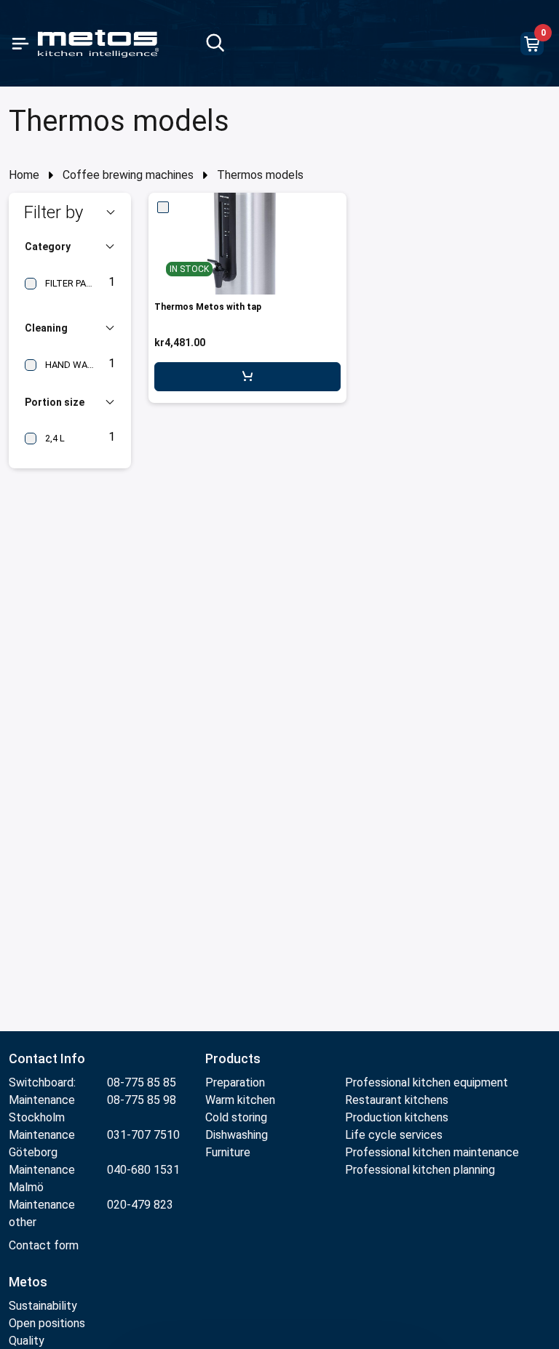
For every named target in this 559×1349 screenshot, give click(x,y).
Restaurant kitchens (396, 1100)
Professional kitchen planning (420, 1170)
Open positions (47, 1323)
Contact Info (47, 1058)
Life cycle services (394, 1135)
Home (24, 175)
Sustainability (43, 1306)
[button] (69, 212)
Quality (26, 1341)
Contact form (44, 1245)
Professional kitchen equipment (426, 1082)
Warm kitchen (241, 1100)
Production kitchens (396, 1117)
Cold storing (236, 1117)
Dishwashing (236, 1135)
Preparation (235, 1082)
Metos (28, 1281)
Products (233, 1058)
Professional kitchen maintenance (432, 1152)
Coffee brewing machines (128, 175)
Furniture (229, 1152)
